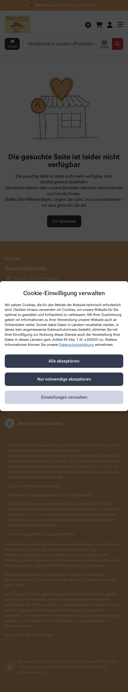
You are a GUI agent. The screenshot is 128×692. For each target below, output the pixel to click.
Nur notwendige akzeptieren (64, 379)
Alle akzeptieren (64, 361)
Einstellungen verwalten (64, 397)
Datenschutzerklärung (76, 345)
